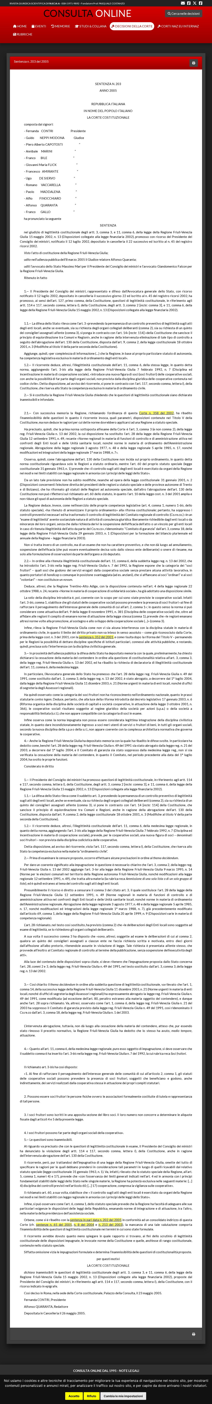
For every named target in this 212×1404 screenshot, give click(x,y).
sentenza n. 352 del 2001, (96, 637)
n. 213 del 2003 (110, 1224)
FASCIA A (54, 3)
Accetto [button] (74, 1396)
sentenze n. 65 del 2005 (54, 1224)
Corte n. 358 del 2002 (156, 413)
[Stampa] (193, 63)
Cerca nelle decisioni (185, 13)
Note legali (129, 1370)
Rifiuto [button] (91, 1396)
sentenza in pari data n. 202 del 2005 (95, 1220)
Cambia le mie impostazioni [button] (123, 1396)
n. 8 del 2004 (84, 1224)
